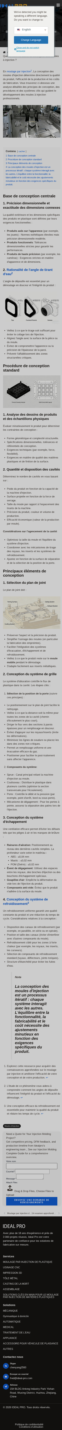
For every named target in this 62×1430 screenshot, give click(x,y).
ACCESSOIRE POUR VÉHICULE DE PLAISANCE (30, 1343)
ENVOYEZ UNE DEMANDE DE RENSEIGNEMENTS (31, 1201)
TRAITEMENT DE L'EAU (16, 1332)
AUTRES (8, 1349)
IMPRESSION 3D (12, 1273)
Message (11, 1178)
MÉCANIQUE (10, 1310)
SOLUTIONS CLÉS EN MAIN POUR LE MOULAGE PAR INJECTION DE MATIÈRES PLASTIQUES (31, 1295)
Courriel (10, 1171)
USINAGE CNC (11, 1267)
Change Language (31, 40)
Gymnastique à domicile (16, 1316)
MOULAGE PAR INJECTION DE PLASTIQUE (27, 1262)
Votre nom (11, 1161)
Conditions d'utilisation (31, 1427)
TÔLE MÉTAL (10, 1278)
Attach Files (11, 1182)
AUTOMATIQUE (12, 1321)
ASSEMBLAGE (11, 1289)
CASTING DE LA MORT (16, 1283)
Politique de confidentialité (29, 1424)
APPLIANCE (10, 1338)
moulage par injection (19, 71)
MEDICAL (8, 1327)
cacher (22, 151)
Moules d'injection (12, 1126)
